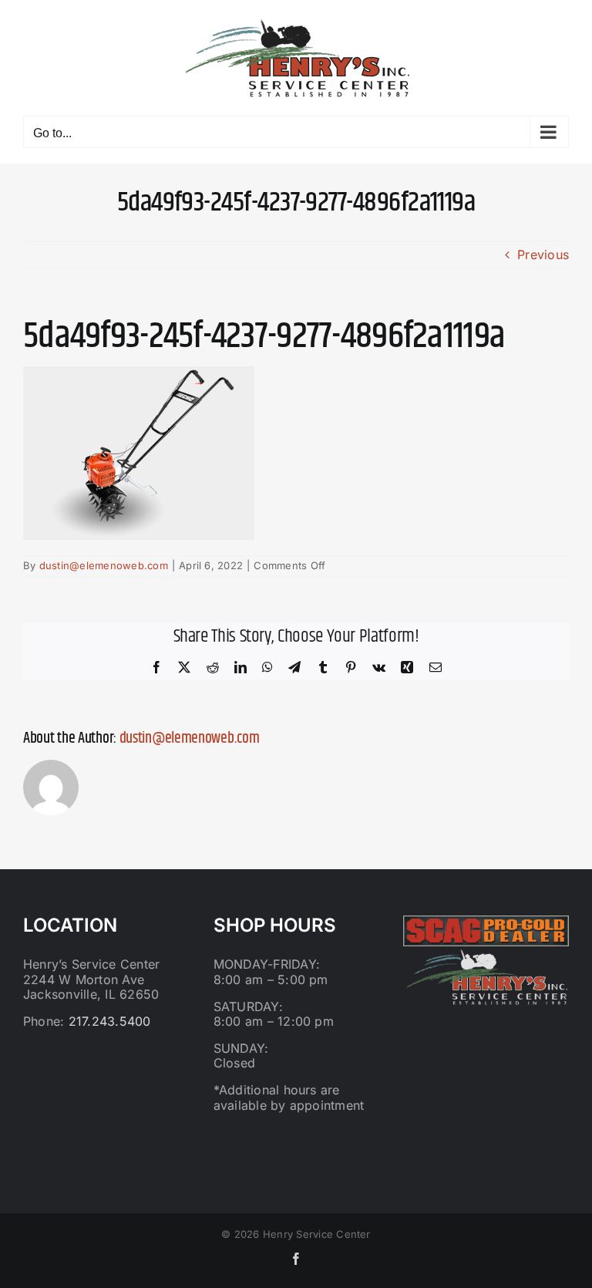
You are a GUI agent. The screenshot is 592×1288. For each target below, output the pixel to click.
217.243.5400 (110, 1021)
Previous (543, 254)
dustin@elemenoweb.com (103, 565)
